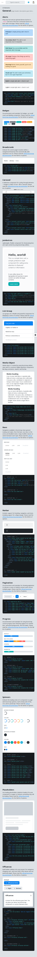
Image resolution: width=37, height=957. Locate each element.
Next (25, 596)
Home (6, 161)
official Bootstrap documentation (18, 186)
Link (13, 445)
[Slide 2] (18, 190)
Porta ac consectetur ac (13, 336)
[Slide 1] (15, 190)
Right (9, 888)
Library (12, 161)
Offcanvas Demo (13, 883)
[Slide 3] (21, 190)
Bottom (18, 888)
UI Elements (6, 8)
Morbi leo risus (10, 331)
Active (7, 445)
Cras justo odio (10, 323)
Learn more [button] (14, 284)
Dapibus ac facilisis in (12, 327)
